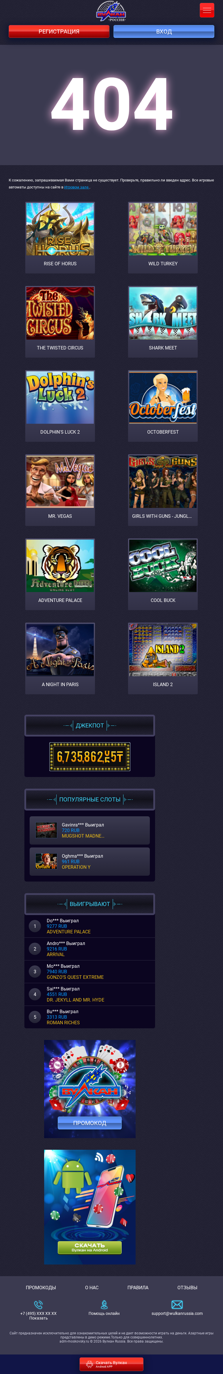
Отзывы (187, 1287)
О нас (91, 1287)
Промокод (89, 1122)
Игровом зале (76, 187)
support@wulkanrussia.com (177, 1313)
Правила (137, 1287)
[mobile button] (207, 10)
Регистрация (59, 31)
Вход (164, 31)
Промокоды (41, 1287)
